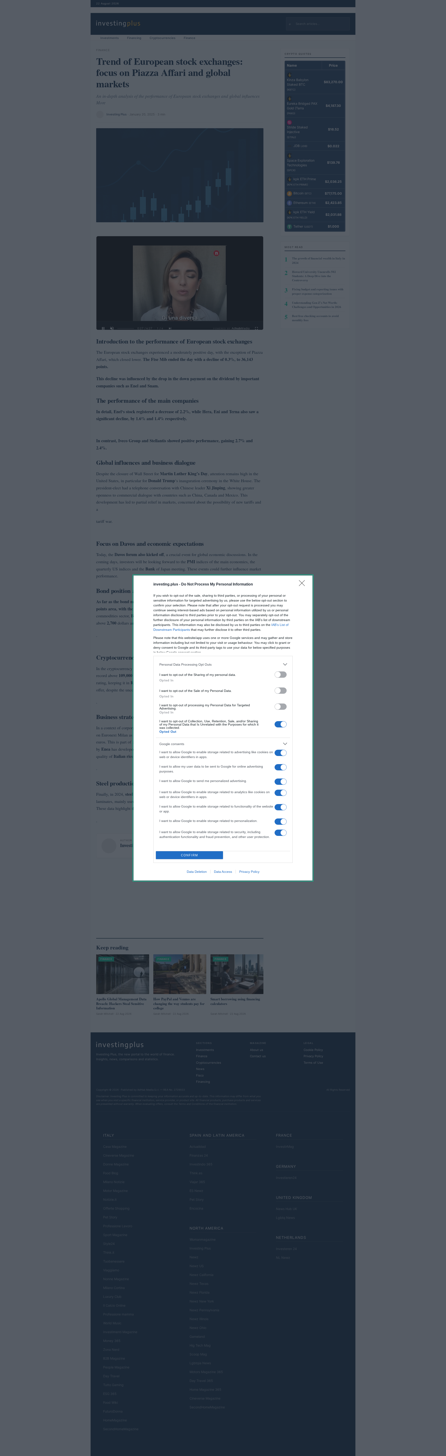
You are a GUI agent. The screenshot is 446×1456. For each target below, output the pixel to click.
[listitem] (223, 664)
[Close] (303, 584)
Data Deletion (197, 872)
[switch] (281, 674)
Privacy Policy (249, 872)
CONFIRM (189, 855)
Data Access (223, 872)
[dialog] (223, 728)
